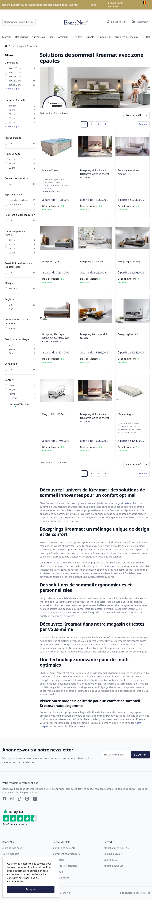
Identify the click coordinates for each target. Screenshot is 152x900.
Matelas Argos (125, 414)
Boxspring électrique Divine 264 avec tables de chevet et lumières (55, 338)
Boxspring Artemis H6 (91, 261)
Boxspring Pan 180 (128, 334)
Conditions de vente (64, 848)
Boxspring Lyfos (50, 261)
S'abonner (140, 754)
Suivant (143, 124)
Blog (93, 4)
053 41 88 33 (111, 859)
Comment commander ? (66, 853)
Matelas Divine (50, 170)
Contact (75, 4)
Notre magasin (10, 853)
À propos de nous (12, 848)
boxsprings (114, 503)
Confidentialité (61, 877)
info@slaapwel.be (114, 865)
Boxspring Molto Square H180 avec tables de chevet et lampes (94, 174)
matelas (128, 503)
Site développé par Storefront (135, 892)
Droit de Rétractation (65, 865)
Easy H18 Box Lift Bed (53, 414)
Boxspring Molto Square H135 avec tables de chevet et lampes (94, 418)
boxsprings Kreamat (55, 562)
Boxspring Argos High (129, 261)
